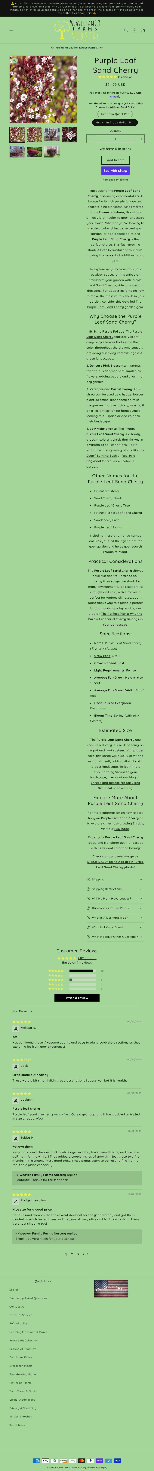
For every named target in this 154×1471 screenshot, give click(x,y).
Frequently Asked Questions (28, 1298)
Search (14, 1289)
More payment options (115, 179)
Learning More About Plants (28, 1332)
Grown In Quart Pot (115, 114)
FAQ (117, 829)
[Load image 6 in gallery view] (34, 152)
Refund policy (18, 1323)
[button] (11, 30)
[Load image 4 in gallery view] (69, 134)
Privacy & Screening (22, 1408)
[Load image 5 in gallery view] (17, 152)
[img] (21, 1022)
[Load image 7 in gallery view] (52, 152)
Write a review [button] (77, 998)
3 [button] (78, 1254)
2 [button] (72, 1254)
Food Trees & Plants (23, 1391)
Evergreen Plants (20, 1365)
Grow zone (102, 656)
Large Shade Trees (22, 1399)
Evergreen (123, 703)
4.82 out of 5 (87, 958)
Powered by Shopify (97, 1468)
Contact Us (16, 1306)
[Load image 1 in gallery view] (17, 134)
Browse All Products (22, 1349)
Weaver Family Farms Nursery (70, 1468)
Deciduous (102, 703)
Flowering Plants (20, 1382)
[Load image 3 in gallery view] (52, 134)
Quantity (115, 131)
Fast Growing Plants (22, 1374)
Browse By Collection (23, 1340)
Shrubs (120, 772)
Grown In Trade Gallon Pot (115, 122)
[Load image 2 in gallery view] (34, 134)
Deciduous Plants (20, 1357)
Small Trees (17, 1425)
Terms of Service (20, 1315)
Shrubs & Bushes (20, 1416)
